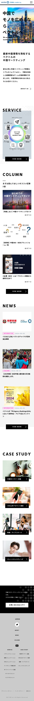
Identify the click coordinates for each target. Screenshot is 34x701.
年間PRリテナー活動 (24, 653)
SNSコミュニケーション (10, 661)
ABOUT (17, 630)
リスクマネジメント (10, 677)
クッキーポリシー (19, 691)
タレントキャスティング (24, 665)
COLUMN (17, 640)
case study (24, 649)
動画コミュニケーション (10, 657)
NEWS (17, 635)
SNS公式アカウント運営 (24, 657)
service (9, 649)
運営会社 (28, 691)
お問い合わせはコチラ (17, 605)
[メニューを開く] (31, 2)
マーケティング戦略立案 (9, 665)
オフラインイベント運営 (10, 669)
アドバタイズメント (10, 673)
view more (17, 291)
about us (25, 89)
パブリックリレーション (10, 653)
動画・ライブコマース (24, 661)
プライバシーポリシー (7, 691)
